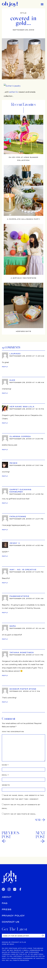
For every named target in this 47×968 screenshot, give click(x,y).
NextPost (40, 835)
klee (12, 380)
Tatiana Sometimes (22, 652)
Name (5, 765)
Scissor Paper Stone (23, 689)
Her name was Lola (22, 406)
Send (38, 819)
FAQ (4, 903)
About (7, 897)
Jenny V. (15, 543)
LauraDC (15, 353)
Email (5, 775)
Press (7, 909)
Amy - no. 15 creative (23, 569)
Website (6, 785)
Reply (5, 366)
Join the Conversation (13, 731)
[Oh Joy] (10, 4)
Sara (13, 626)
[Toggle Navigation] (42, 4)
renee (14, 463)
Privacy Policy (13, 915)
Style (23, 13)
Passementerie (19, 596)
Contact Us (10, 922)
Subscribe (42, 935)
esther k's (13, 92)
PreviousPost (10, 835)
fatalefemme (18, 516)
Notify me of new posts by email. (20, 814)
